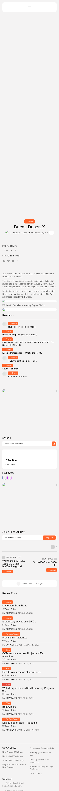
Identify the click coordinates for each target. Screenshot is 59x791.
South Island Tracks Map (13, 760)
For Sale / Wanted (12, 634)
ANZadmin (11, 613)
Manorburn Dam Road (14, 605)
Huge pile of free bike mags (22, 327)
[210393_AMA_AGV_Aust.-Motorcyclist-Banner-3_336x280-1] (29, 411)
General (31, 221)
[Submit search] (54, 443)
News (8, 684)
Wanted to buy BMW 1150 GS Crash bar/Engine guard (13, 564)
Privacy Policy (36, 773)
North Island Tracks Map (12, 756)
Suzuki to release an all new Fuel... (21, 672)
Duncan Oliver (21, 233)
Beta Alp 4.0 (9, 706)
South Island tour (10, 368)
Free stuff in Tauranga (14, 637)
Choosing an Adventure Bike (42, 748)
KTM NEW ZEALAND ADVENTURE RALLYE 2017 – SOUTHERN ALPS (28, 343)
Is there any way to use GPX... (19, 621)
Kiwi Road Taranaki (17, 376)
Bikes (8, 650)
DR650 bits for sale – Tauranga (19, 722)
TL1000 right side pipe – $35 (22, 361)
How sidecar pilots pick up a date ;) (19, 334)
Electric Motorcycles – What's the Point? (22, 353)
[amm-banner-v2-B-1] (29, 505)
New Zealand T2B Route (12, 752)
